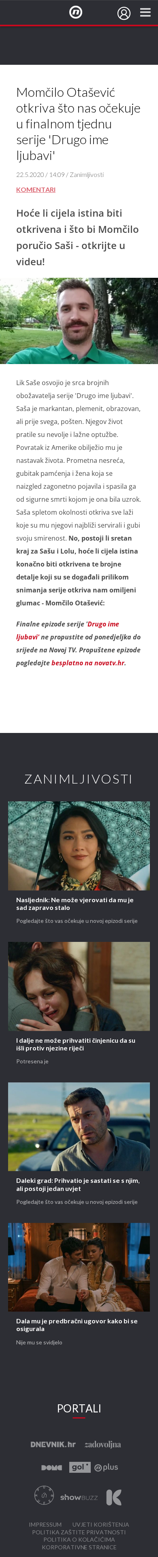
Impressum (45, 1524)
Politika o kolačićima (79, 1539)
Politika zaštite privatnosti (79, 1532)
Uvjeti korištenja (101, 1524)
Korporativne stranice (79, 1547)
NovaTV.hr (81, 12)
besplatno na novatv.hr (87, 662)
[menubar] (124, 13)
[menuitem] (124, 13)
